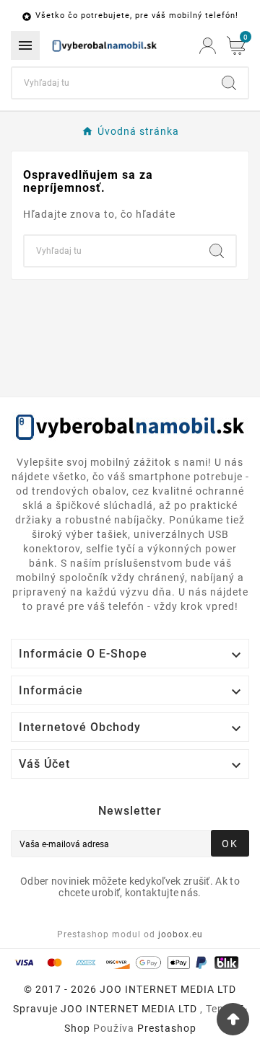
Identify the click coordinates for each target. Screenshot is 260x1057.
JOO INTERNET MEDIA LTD (129, 1008)
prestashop (166, 1028)
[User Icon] (207, 45)
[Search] (229, 83)
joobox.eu (180, 934)
